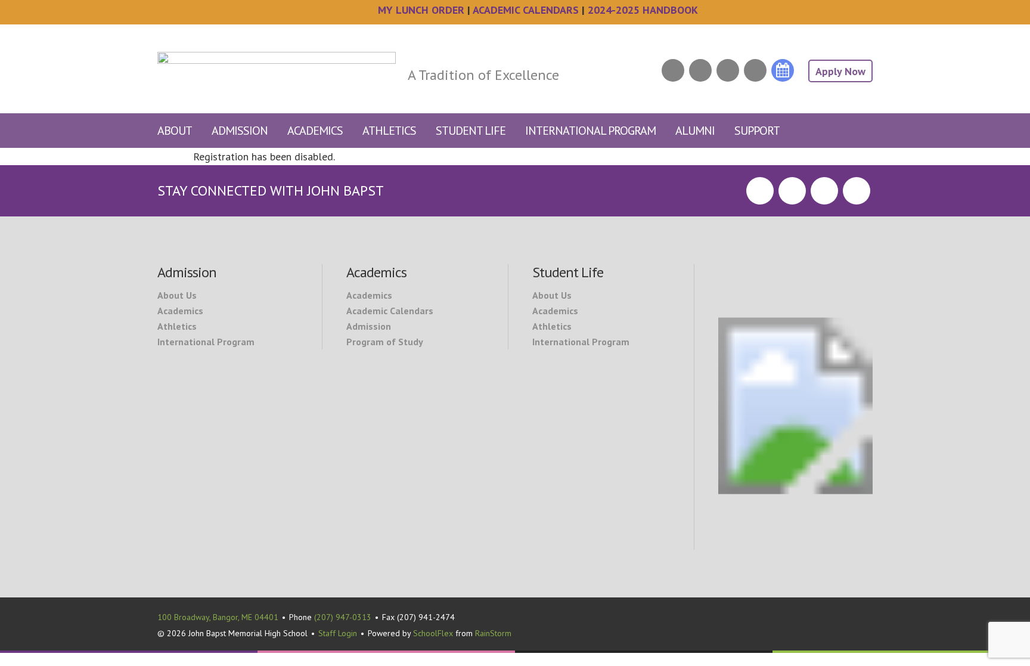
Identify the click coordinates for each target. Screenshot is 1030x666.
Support (757, 130)
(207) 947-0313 (342, 617)
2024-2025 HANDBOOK (642, 10)
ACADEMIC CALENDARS (526, 10)
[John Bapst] (276, 53)
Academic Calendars (389, 311)
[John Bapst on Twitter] (700, 70)
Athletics (389, 130)
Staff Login (337, 633)
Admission (240, 130)
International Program (590, 130)
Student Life (470, 130)
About (174, 130)
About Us (177, 295)
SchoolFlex (433, 633)
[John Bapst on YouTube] (755, 70)
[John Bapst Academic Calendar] (782, 70)
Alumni (695, 130)
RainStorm (493, 633)
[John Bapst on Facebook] (673, 70)
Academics (315, 130)
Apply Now (840, 71)
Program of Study (384, 342)
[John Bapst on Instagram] (728, 70)
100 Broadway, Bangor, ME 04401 (217, 617)
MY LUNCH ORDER (421, 10)
